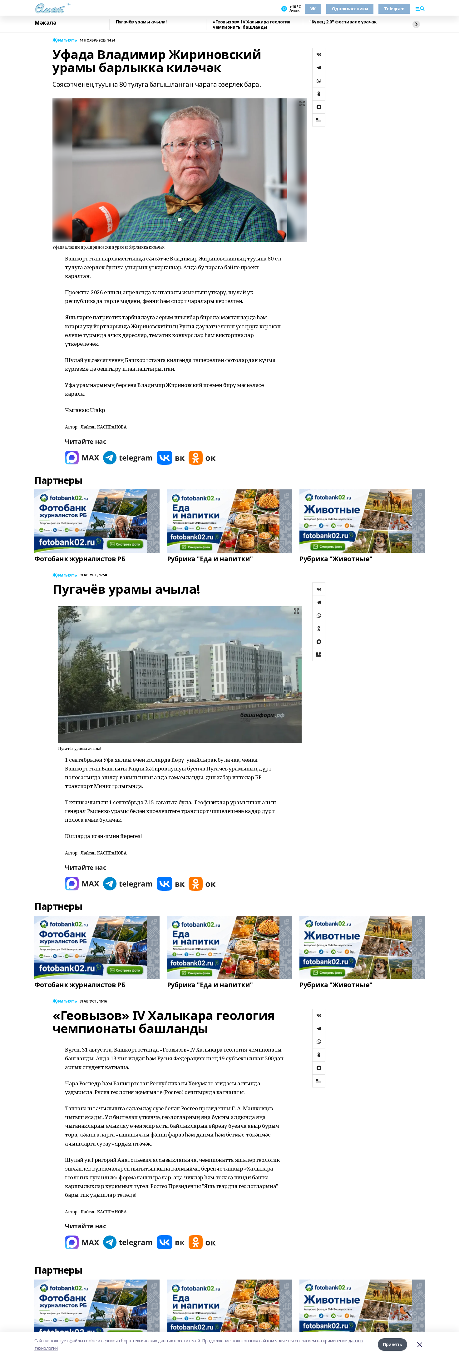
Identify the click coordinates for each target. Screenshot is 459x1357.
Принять (392, 1344)
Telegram (394, 9)
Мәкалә (45, 22)
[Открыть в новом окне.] (82, 458)
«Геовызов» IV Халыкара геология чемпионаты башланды (251, 24)
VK (313, 9)
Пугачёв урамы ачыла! (141, 22)
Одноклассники (350, 9)
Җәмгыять (64, 40)
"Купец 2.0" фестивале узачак (343, 22)
